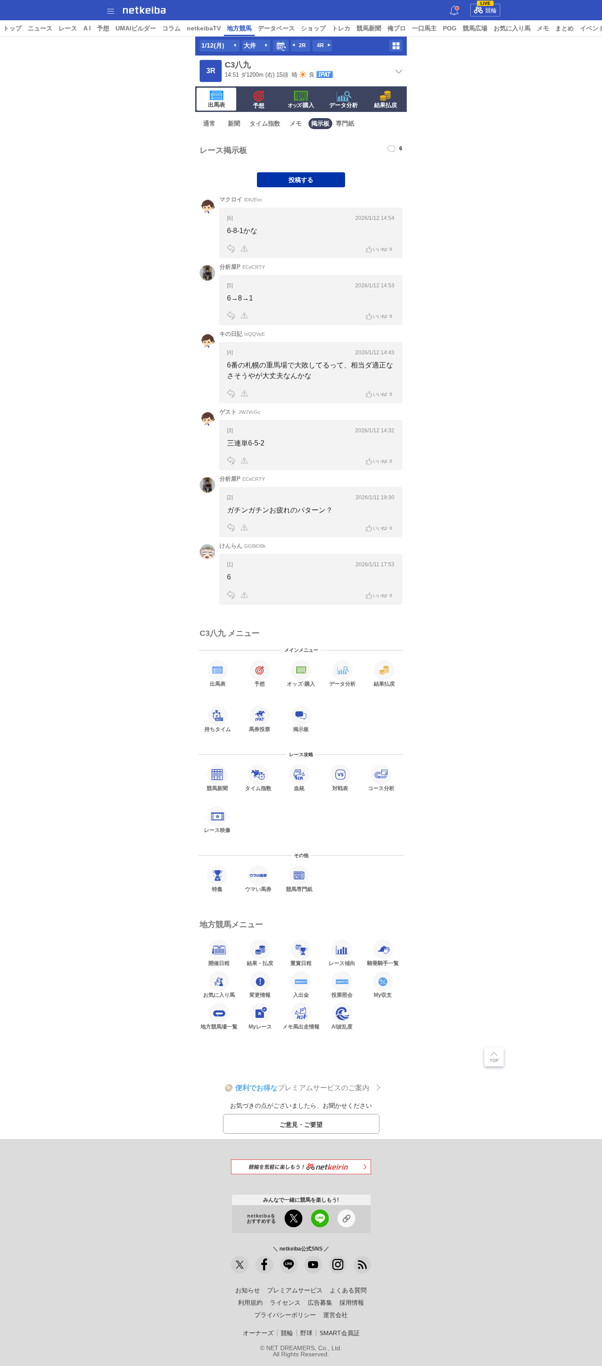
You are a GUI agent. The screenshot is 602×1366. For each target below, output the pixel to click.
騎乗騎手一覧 (383, 963)
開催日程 (219, 963)
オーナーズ (258, 1333)
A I (87, 28)
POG (450, 28)
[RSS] (362, 1264)
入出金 (301, 995)
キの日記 (242, 333)
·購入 (301, 105)
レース (68, 28)
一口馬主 (424, 28)
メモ (543, 28)
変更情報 (260, 995)
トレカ (341, 28)
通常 (209, 123)
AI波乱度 (342, 1026)
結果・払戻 (260, 963)
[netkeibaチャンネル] (313, 1264)
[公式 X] (240, 1264)
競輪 (488, 9)
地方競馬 (239, 28)
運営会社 (335, 1314)
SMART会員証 (340, 1333)
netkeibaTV (204, 28)
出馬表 (216, 104)
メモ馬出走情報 (301, 1026)
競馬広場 (475, 28)
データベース (276, 28)
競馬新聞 (369, 28)
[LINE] (288, 1264)
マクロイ (240, 199)
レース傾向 (342, 963)
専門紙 (345, 123)
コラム (171, 28)
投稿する (301, 179)
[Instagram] (337, 1264)
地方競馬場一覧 (219, 1026)
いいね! (382, 249)
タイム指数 (264, 123)
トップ (12, 28)
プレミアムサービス (295, 1290)
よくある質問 (348, 1290)
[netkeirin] (301, 1166)
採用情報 (351, 1302)
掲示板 (320, 123)
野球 (306, 1333)
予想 (103, 28)
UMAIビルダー (135, 28)
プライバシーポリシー (285, 1314)
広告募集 (320, 1302)
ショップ (313, 28)
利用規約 (250, 1302)
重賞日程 (301, 963)
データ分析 (343, 105)
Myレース (260, 1026)
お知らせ (247, 1290)
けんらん (242, 545)
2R (302, 45)
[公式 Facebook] (264, 1264)
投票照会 (342, 995)
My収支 (383, 995)
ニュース (40, 28)
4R (320, 45)
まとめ (564, 28)
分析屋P (242, 267)
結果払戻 (385, 105)
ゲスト (239, 411)
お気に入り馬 (512, 28)
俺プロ (396, 28)
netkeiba (144, 10)
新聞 (234, 123)
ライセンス (285, 1302)
